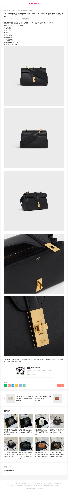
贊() (60, 385)
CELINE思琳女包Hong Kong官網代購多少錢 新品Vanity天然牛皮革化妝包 (41, 454)
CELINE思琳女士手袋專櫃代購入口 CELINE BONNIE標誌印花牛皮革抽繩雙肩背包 (10, 431)
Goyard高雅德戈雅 (57, 483)
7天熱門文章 (17, 483)
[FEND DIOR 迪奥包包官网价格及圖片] (34, 3)
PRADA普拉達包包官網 (29, 485)
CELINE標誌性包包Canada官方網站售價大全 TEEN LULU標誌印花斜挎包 (57, 430)
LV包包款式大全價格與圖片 (15, 485)
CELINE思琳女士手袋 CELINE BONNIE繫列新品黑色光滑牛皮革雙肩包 (26, 430)
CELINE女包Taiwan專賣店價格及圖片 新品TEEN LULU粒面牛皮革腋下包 (11, 454)
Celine (30, 10)
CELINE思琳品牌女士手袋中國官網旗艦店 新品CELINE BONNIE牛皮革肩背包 (41, 431)
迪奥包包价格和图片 (26, 19)
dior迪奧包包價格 (48, 483)
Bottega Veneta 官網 (26, 483)
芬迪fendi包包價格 (45, 485)
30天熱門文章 (9, 483)
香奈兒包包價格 (55, 485)
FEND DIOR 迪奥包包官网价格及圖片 (18, 10)
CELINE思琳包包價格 (37, 483)
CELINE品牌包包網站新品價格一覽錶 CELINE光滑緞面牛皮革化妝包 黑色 (26, 455)
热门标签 (38, 485)
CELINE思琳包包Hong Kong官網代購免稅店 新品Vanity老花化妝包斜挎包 (57, 454)
